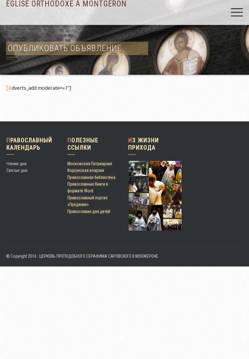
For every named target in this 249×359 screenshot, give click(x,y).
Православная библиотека (91, 177)
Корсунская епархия (85, 170)
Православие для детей (88, 211)
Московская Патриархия (89, 163)
